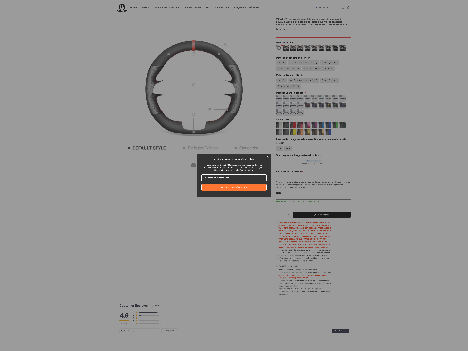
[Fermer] (268, 157)
